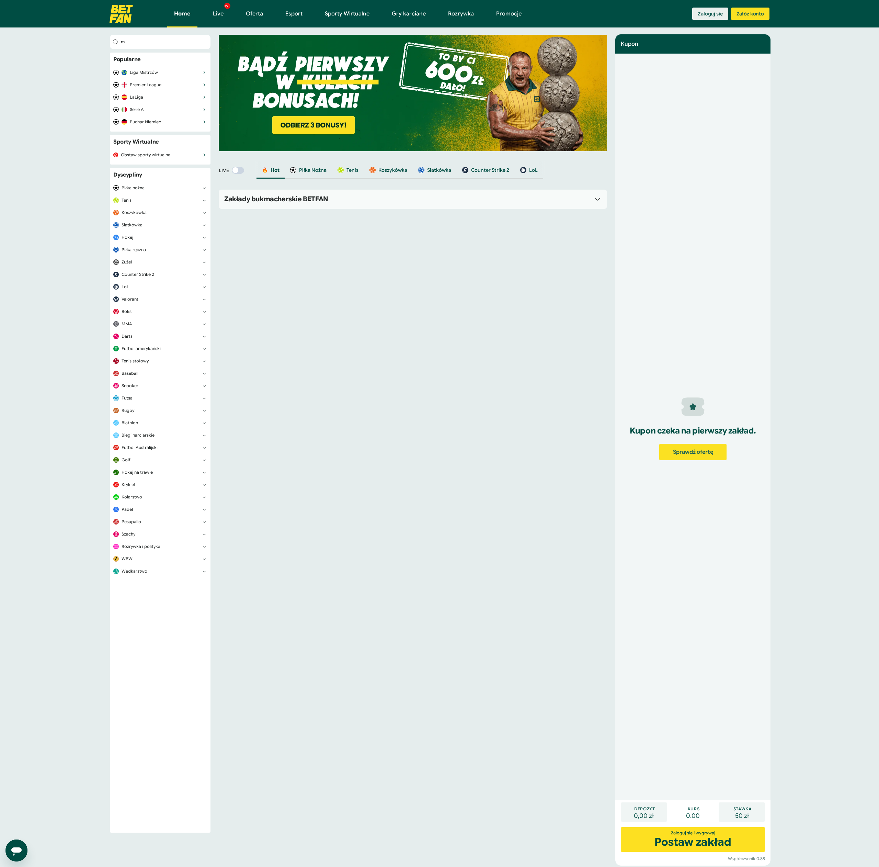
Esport (293, 13)
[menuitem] (160, 72)
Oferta (254, 13)
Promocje (509, 13)
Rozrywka (461, 13)
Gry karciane (409, 13)
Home (182, 13)
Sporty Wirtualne (347, 13)
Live (221, 10)
